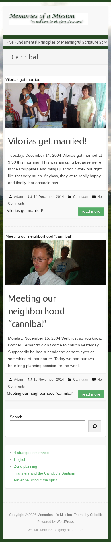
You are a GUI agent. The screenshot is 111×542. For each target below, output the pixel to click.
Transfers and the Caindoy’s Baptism (44, 473)
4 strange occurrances (32, 453)
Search (16, 417)
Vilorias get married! (47, 141)
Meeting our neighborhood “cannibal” (36, 311)
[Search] (94, 426)
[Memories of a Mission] (48, 20)
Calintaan (80, 197)
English (20, 459)
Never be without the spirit (35, 480)
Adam (18, 197)
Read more (91, 211)
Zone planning (25, 466)
